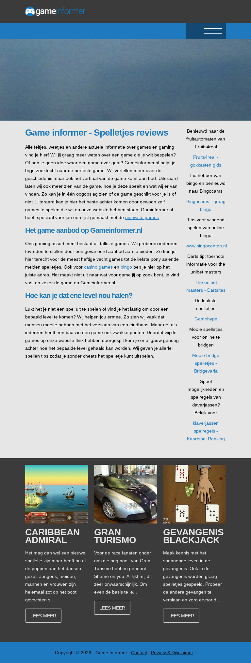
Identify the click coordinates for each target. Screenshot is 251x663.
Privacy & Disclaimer (172, 652)
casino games (98, 267)
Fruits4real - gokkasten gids (205, 161)
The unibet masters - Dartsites (206, 286)
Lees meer (43, 615)
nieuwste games (142, 217)
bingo (126, 267)
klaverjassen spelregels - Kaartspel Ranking (206, 430)
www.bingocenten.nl (206, 245)
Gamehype (205, 318)
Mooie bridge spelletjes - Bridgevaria (205, 363)
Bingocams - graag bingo (206, 205)
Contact (139, 652)
